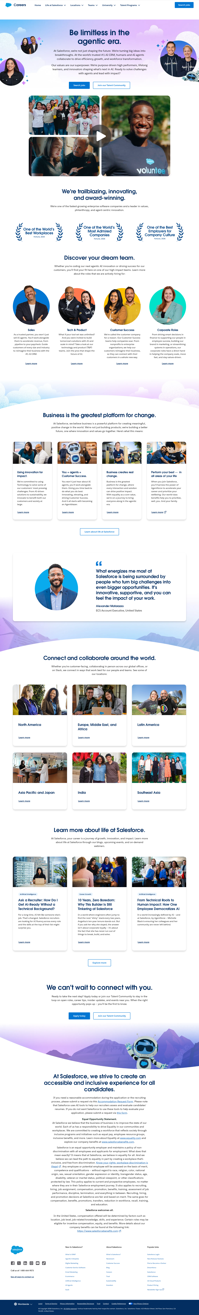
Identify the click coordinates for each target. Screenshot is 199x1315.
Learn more (31, 363)
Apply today (79, 1015)
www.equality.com (130, 1138)
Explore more (99, 962)
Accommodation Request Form (115, 1101)
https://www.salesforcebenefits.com (97, 1231)
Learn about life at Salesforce (99, 531)
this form (122, 1112)
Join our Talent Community (111, 85)
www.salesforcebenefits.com (118, 1141)
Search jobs (79, 85)
